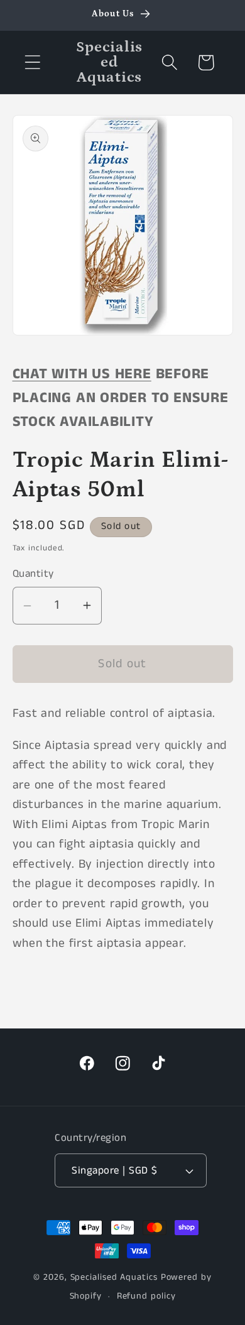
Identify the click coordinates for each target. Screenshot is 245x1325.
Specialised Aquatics (114, 1277)
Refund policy (146, 1296)
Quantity (33, 574)
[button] (32, 62)
